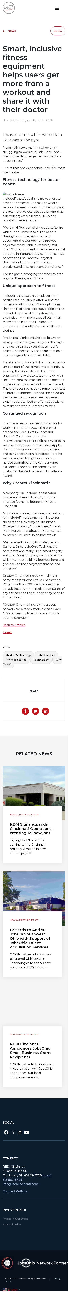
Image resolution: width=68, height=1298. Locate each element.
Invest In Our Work (15, 1218)
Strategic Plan (12, 1224)
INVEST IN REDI (14, 1210)
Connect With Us (15, 1191)
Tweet (7, 632)
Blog (58, 30)
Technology (41, 659)
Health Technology (18, 655)
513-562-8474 (12, 1179)
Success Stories (16, 659)
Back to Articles (14, 625)
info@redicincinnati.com (20, 1184)
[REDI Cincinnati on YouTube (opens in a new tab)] (26, 1132)
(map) (46, 1175)
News (11, 30)
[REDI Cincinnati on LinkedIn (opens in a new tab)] (19, 1132)
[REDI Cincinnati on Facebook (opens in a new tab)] (6, 1132)
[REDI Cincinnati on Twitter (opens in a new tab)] (13, 1132)
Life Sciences (46, 655)
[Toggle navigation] (57, 8)
